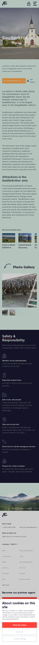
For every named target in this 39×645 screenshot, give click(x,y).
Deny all (19, 632)
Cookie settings (19, 639)
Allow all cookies (19, 625)
